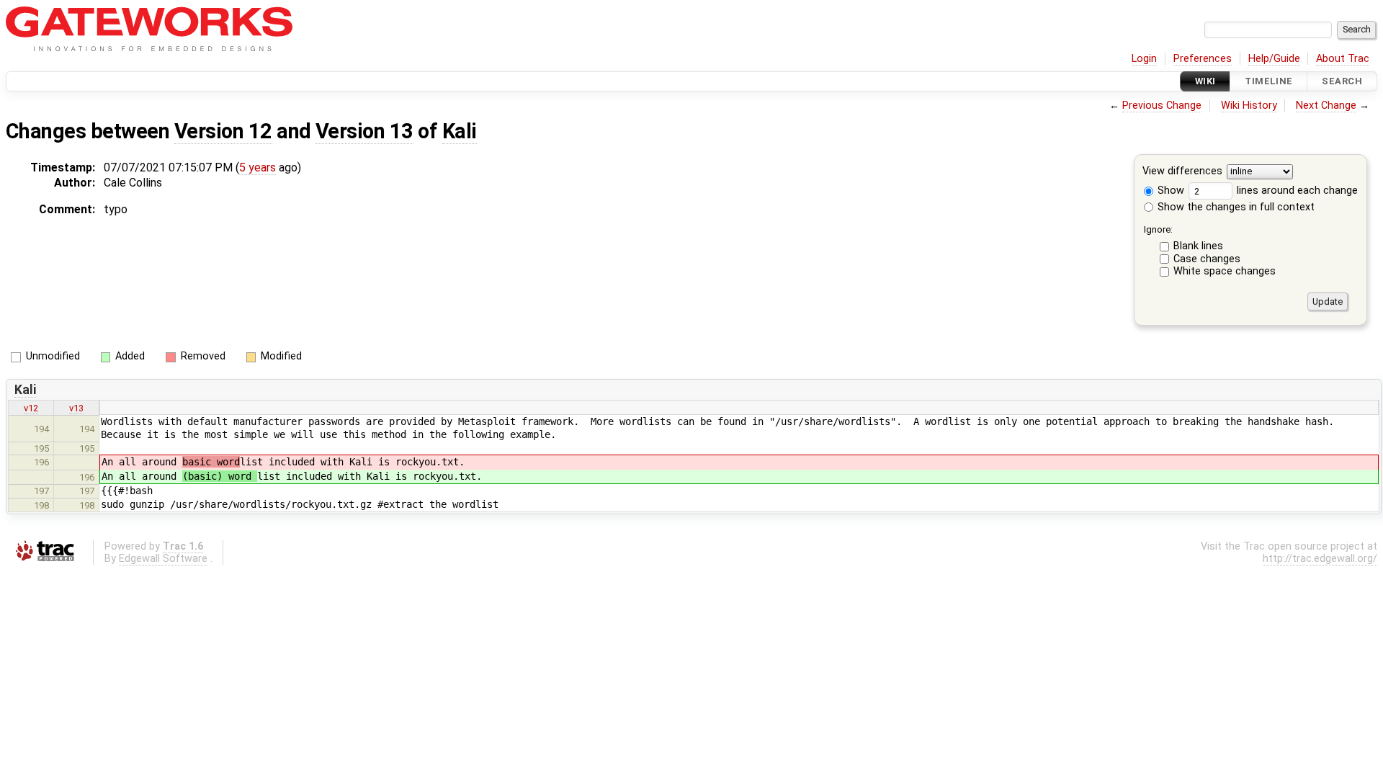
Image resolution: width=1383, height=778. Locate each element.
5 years (257, 167)
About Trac (1342, 59)
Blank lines (1198, 246)
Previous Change (1161, 105)
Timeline (1268, 81)
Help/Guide (1274, 59)
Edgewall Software (163, 559)
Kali (459, 131)
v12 (31, 408)
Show (1169, 190)
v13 (76, 408)
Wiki (1205, 81)
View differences (1182, 172)
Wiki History (1249, 105)
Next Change (1326, 105)
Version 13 (364, 131)
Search (1342, 81)
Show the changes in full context (1235, 207)
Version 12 (223, 131)
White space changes (1224, 271)
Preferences (1202, 59)
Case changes (1206, 259)
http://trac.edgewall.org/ (1320, 559)
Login (1144, 59)
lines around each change (1296, 190)
